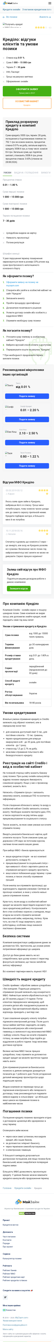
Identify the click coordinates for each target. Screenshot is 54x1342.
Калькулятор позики (12, 1258)
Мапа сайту (8, 1329)
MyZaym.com (22, 1318)
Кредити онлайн (11, 9)
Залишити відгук (19, 588)
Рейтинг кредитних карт (14, 1277)
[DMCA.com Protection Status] (27, 1214)
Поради (6, 1243)
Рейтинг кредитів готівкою (15, 1280)
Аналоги (43, 17)
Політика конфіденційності (15, 1325)
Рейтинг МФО (9, 1274)
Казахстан (11, 1310)
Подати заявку (27, 396)
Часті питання (9, 1237)
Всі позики (11, 17)
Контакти (7, 1240)
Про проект (8, 1247)
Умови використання (12, 1321)
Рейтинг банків (9, 1270)
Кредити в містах (10, 1225)
